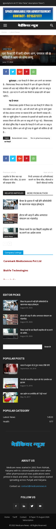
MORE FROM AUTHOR (37, 193)
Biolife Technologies (15, 269)
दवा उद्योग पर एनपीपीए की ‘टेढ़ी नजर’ (33, 394)
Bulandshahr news (19, 138)
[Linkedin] (24, 506)
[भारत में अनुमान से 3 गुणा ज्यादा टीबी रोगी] (10, 369)
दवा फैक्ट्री (7, 141)
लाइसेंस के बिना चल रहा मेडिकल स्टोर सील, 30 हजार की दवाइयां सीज (14, 179)
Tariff (15, 517)
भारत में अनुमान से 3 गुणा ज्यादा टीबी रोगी (35, 365)
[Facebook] (16, 506)
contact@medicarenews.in (33, 486)
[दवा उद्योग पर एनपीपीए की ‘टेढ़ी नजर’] (10, 397)
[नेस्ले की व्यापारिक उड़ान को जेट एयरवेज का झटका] (10, 383)
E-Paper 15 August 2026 (39, 517)
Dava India (9, 278)
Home (4, 32)
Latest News (15, 32)
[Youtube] (40, 506)
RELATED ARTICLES (14, 193)
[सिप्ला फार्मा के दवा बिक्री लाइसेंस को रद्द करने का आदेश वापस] (10, 233)
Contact (23, 517)
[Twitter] (32, 506)
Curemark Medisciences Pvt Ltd (22, 259)
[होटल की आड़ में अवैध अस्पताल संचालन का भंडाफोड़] (10, 219)
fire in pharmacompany (40, 138)
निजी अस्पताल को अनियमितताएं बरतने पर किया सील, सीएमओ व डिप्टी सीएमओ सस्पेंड (40, 179)
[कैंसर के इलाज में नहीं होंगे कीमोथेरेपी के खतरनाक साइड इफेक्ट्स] (10, 204)
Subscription (28, 520)
